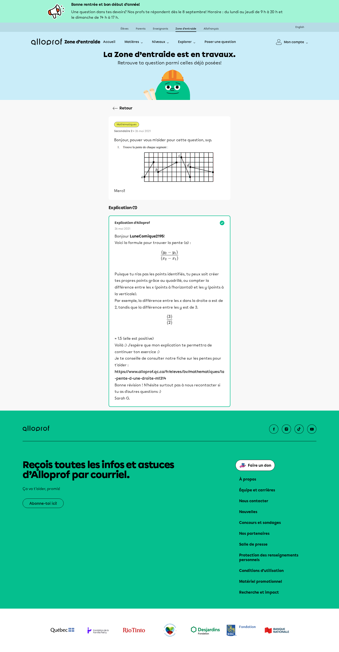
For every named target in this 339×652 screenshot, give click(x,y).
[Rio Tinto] (133, 630)
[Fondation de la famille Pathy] (98, 630)
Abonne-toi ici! (43, 503)
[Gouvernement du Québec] (62, 630)
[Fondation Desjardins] (205, 630)
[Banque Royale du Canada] (241, 630)
